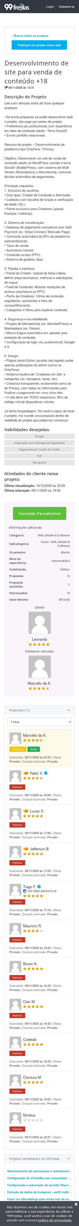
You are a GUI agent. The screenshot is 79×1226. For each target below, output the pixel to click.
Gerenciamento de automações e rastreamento (38, 1171)
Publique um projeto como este (39, 45)
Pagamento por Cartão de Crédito (39, 449)
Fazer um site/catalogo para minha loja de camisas (42, 1199)
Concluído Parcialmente (39, 513)
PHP (39, 456)
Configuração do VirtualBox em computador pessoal (43, 1178)
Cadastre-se (67, 6)
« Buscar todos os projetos (30, 35)
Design (39, 436)
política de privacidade (55, 1220)
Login (50, 6)
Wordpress (39, 462)
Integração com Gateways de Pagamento (39, 442)
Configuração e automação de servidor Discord (39, 1185)
